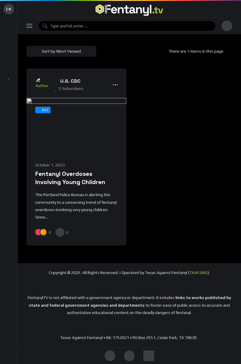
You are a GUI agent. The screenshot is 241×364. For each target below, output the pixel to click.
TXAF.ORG (198, 272)
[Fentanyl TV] (129, 9)
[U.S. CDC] (42, 84)
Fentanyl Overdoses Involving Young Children (70, 178)
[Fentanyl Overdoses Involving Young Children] (76, 126)
